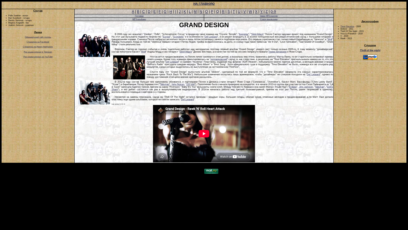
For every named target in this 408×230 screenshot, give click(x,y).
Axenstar (243, 34)
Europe (166, 36)
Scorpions (178, 36)
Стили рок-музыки (268, 19)
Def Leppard (211, 36)
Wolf (330, 39)
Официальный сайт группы (38, 37)
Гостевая (139, 16)
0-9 (273, 11)
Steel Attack (257, 34)
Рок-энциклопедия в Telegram (38, 52)
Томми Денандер (277, 51)
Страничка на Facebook (38, 42)
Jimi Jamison (306, 87)
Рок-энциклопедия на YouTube (38, 57)
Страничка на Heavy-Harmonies (38, 47)
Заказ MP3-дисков (269, 16)
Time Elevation (347, 26)
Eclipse (293, 87)
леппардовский (218, 59)
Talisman (164, 84)
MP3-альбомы (139, 19)
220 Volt (190, 84)
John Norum (177, 84)
